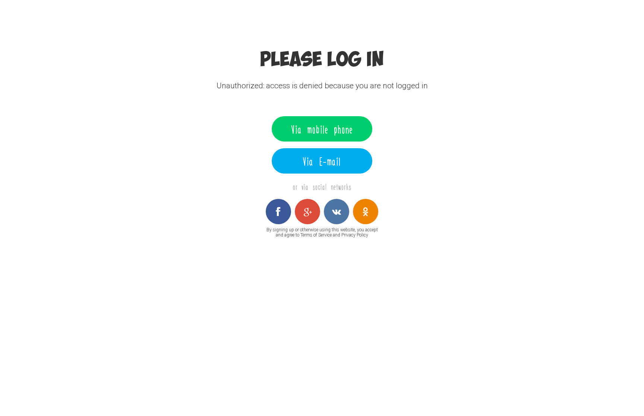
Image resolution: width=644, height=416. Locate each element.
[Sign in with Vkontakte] (336, 211)
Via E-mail (322, 161)
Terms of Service (316, 235)
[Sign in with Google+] (307, 211)
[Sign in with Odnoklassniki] (365, 211)
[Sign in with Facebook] (278, 211)
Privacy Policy (354, 235)
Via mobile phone (322, 129)
